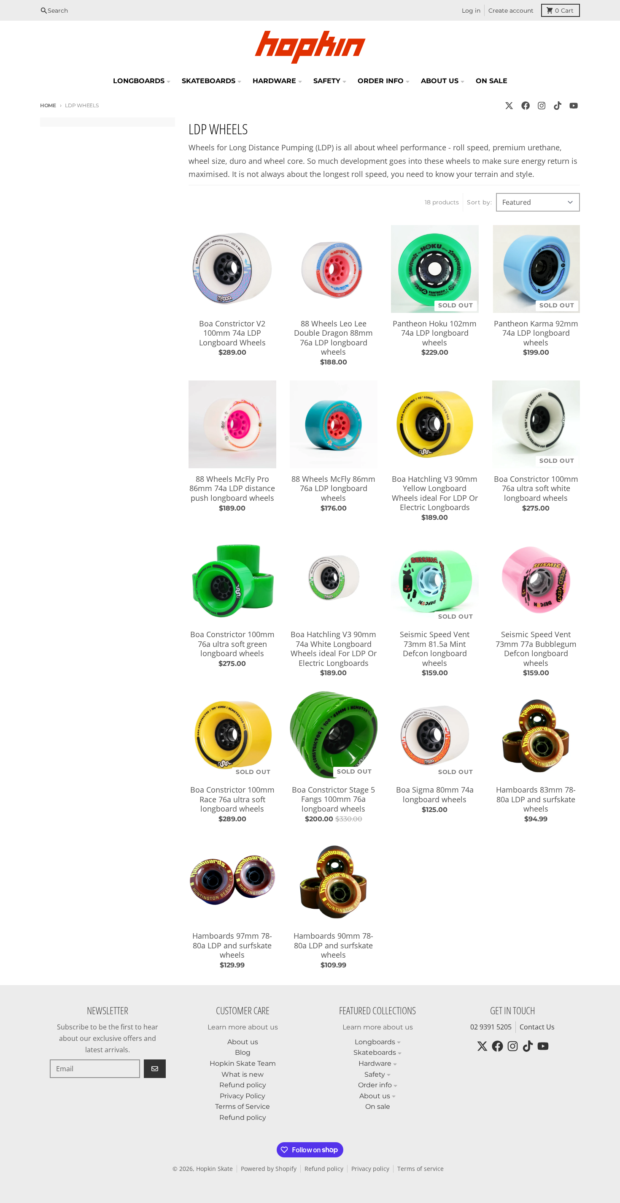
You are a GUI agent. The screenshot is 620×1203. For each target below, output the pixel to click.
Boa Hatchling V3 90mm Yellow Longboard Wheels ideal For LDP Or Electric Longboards (435, 493)
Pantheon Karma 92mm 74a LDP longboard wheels (536, 333)
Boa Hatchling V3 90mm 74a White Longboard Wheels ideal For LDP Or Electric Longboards (334, 649)
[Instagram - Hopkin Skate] (541, 105)
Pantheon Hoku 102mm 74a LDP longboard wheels (435, 333)
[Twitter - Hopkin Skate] (509, 105)
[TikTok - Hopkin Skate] (558, 105)
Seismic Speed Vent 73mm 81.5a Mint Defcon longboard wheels (434, 649)
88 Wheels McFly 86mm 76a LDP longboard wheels (333, 488)
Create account (511, 10)
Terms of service (420, 1169)
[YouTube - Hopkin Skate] (574, 105)
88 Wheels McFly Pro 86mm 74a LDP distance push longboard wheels (232, 488)
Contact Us (537, 1027)
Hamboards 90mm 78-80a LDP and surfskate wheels (333, 945)
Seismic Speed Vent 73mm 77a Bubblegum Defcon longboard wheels (536, 649)
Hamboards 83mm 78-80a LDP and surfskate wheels (536, 799)
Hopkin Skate (214, 1169)
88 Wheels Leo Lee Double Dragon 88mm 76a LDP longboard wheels (333, 338)
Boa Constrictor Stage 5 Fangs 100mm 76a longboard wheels (333, 799)
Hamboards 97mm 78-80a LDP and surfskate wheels (232, 945)
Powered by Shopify (269, 1169)
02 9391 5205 (491, 1027)
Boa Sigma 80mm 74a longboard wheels (435, 794)
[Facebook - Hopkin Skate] (525, 105)
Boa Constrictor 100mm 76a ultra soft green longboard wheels (232, 644)
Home (48, 105)
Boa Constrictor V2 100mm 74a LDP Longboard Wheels (232, 333)
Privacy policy (370, 1169)
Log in (471, 10)
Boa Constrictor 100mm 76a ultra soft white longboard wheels (536, 488)
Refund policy (324, 1169)
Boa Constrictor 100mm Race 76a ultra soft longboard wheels (232, 799)
